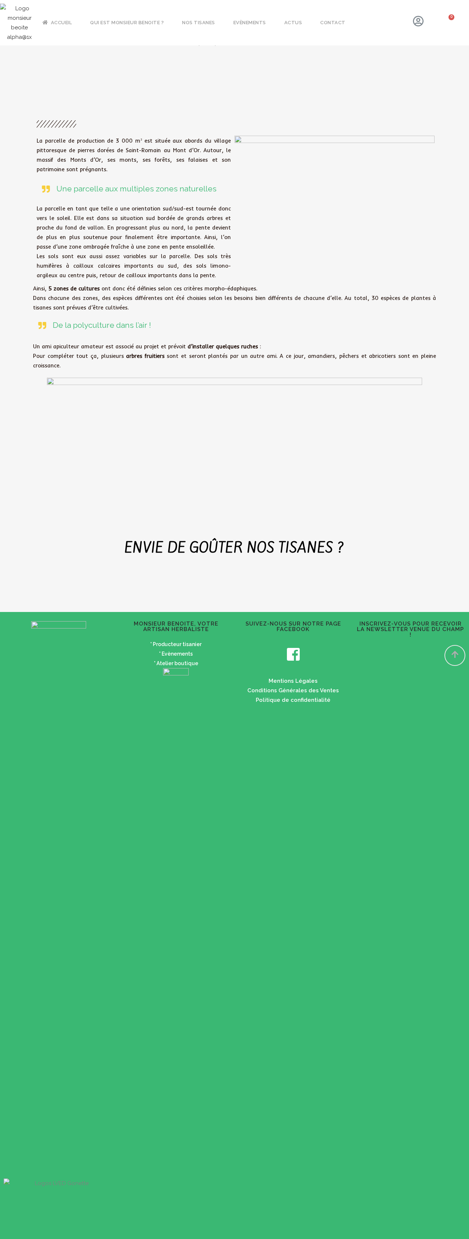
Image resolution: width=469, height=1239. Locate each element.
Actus (293, 22)
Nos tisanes (198, 22)
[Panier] (448, 22)
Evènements (249, 22)
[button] (454, 655)
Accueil (61, 22)
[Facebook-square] (293, 654)
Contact (333, 22)
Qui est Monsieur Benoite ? (127, 22)
